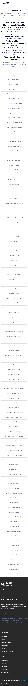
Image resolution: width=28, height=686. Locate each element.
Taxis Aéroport (4, 636)
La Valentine (16, 606)
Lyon (20, 606)
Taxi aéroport (4, 660)
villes (7, 606)
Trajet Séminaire (5, 645)
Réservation (4, 669)
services (11, 604)
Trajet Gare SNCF (5, 639)
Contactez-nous (5, 672)
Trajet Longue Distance (7, 651)
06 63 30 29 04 (6, 592)
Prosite (23, 680)
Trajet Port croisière (6, 642)
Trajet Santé (4, 648)
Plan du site (4, 666)
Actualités (3, 663)
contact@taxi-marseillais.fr (9, 599)
